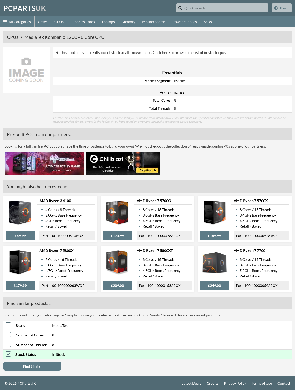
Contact (283, 383)
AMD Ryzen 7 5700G (154, 200)
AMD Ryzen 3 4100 (55, 200)
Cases (42, 21)
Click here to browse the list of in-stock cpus (189, 52)
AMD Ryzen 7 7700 (249, 250)
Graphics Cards (83, 21)
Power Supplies (184, 21)
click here (195, 121)
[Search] (180, 7)
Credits (212, 383)
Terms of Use (262, 383)
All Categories (19, 21)
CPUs (59, 21)
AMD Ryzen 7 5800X (56, 250)
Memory (128, 21)
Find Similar (32, 366)
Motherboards (153, 21)
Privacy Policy (235, 383)
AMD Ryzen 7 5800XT (155, 250)
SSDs (208, 21)
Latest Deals (191, 383)
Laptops (108, 21)
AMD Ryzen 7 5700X (251, 200)
